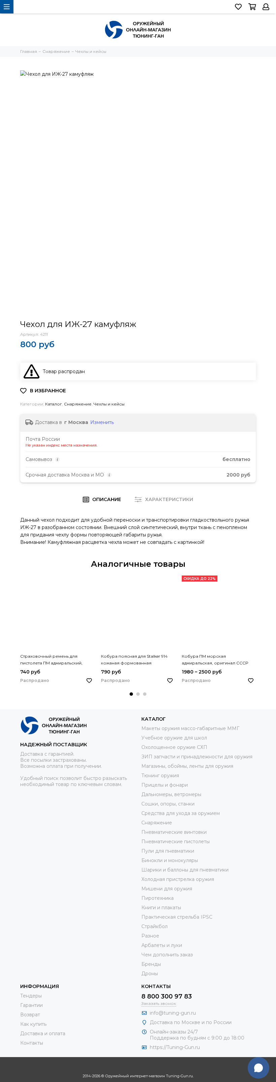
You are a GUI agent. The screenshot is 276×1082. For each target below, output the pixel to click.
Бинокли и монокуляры (169, 860)
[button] (131, 694)
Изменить (102, 422)
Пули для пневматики (167, 851)
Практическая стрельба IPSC (176, 917)
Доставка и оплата (42, 1033)
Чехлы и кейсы (109, 403)
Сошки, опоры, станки (168, 804)
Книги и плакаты (161, 908)
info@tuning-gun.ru (173, 1013)
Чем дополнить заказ (167, 955)
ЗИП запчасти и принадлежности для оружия (196, 757)
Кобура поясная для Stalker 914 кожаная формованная (134, 659)
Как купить (33, 1024)
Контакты (31, 1043)
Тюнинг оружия (160, 776)
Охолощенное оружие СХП (174, 747)
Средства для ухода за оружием (180, 813)
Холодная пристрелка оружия (177, 879)
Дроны (149, 974)
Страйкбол (154, 926)
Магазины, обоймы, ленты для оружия (187, 766)
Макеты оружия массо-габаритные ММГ (190, 728)
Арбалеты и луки (161, 945)
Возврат (30, 1015)
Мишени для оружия (166, 889)
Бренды (151, 964)
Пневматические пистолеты (175, 842)
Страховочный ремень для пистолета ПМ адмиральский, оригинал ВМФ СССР (51, 660)
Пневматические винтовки (174, 832)
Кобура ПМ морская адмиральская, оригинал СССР (215, 659)
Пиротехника (157, 898)
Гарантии (31, 1005)
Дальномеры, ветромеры (171, 794)
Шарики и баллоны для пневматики (185, 870)
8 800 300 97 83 (166, 996)
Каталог (53, 403)
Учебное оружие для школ (174, 738)
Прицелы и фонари (164, 785)
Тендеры (31, 996)
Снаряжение (78, 403)
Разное (150, 936)
